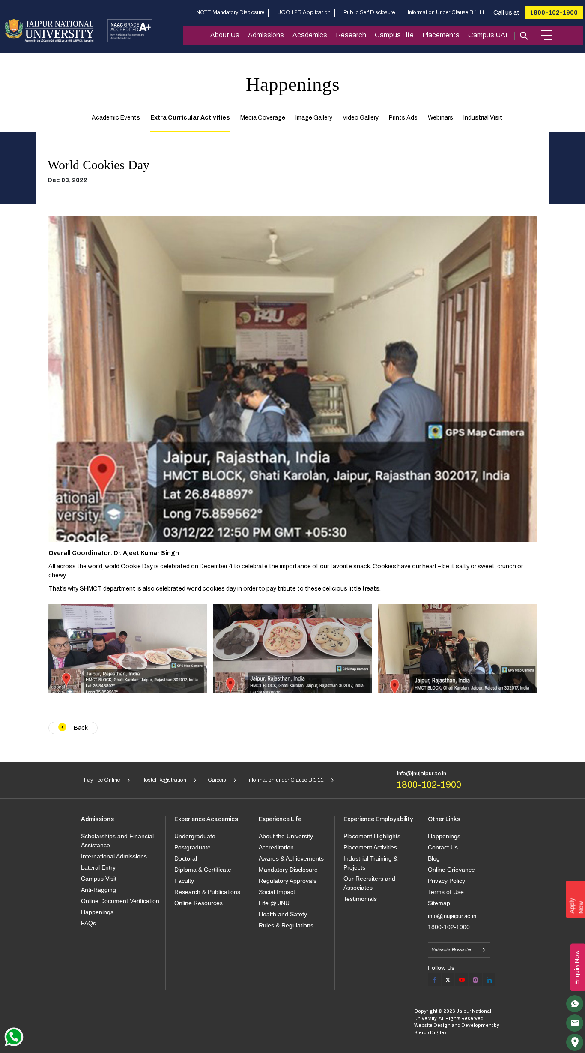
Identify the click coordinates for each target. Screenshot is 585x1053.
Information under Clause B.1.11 (286, 780)
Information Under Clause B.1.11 (446, 12)
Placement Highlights (371, 836)
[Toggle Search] (523, 35)
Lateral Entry (98, 867)
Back (80, 728)
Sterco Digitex (430, 1032)
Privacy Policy (446, 880)
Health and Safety (283, 914)
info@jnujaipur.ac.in (421, 774)
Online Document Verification (120, 900)
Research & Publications (207, 891)
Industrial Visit (482, 117)
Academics (309, 35)
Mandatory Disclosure (288, 869)
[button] (546, 35)
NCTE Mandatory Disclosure (230, 12)
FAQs (88, 923)
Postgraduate (192, 847)
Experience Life (280, 819)
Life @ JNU (274, 903)
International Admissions (114, 856)
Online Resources (198, 903)
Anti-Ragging (98, 889)
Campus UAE (489, 35)
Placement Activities (370, 847)
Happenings (97, 912)
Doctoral (185, 858)
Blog (434, 858)
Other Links (444, 819)
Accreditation (276, 847)
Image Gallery (313, 117)
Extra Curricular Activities (190, 117)
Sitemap (439, 903)
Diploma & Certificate (202, 869)
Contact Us (443, 847)
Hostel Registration (163, 780)
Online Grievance (451, 869)
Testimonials (360, 898)
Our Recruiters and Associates (369, 883)
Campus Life (394, 35)
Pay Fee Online (102, 780)
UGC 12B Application (304, 12)
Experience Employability (378, 819)
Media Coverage (262, 117)
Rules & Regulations (286, 925)
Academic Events (116, 117)
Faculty (184, 880)
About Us (224, 35)
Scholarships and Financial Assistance (117, 841)
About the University (286, 836)
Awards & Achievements (291, 858)
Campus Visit (98, 878)
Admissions (266, 35)
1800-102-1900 (554, 12)
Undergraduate (194, 836)
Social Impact (277, 891)
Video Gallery (361, 117)
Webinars (440, 117)
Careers (217, 780)
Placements (441, 35)
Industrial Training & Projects (370, 863)
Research (351, 35)
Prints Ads (403, 117)
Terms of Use (446, 891)
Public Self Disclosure (369, 12)
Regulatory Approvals (287, 880)
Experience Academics (206, 819)
